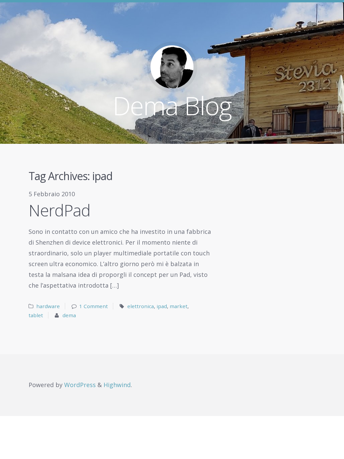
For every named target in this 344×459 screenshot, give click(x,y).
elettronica (140, 306)
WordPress (80, 385)
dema (69, 315)
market (178, 306)
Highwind (117, 385)
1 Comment (93, 306)
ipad (162, 306)
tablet (36, 315)
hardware (48, 306)
